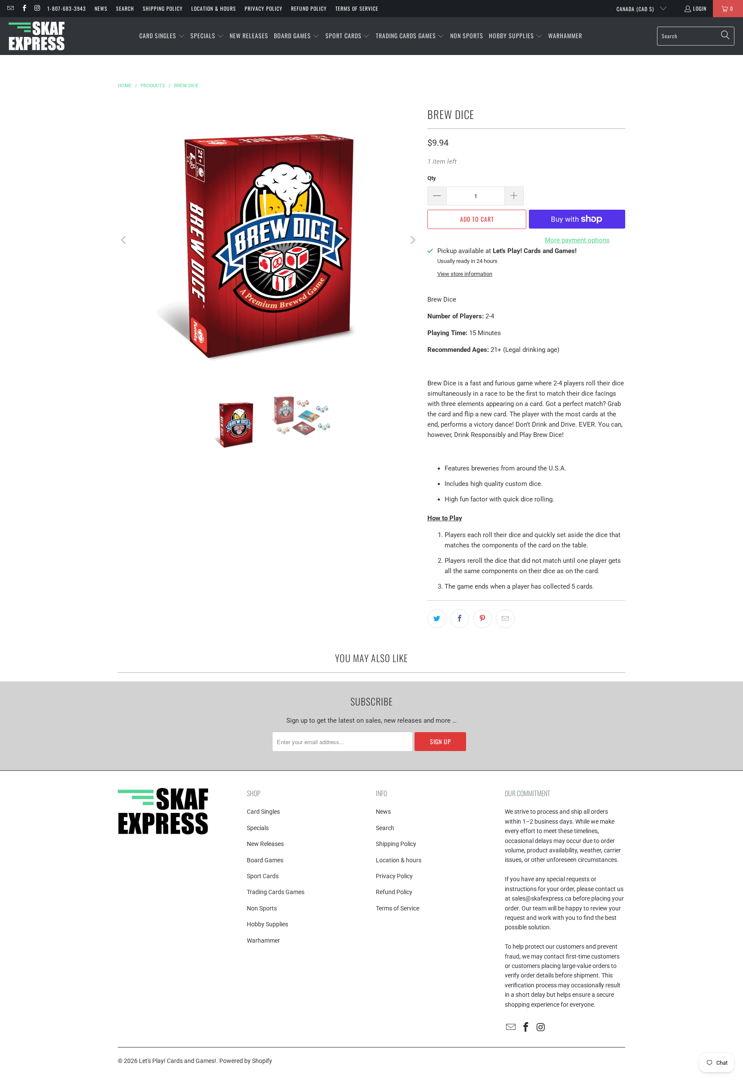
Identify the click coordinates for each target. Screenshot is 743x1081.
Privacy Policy (263, 8)
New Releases (265, 843)
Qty (431, 178)
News (101, 8)
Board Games (265, 860)
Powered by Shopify (245, 1060)
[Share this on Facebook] (459, 618)
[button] (162, 36)
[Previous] (124, 240)
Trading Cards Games (275, 892)
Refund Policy (309, 8)
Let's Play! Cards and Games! (177, 1060)
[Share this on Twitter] (436, 618)
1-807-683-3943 (66, 8)
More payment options (577, 240)
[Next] (412, 240)
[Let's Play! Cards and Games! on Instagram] (37, 8)
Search (125, 8)
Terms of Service (356, 8)
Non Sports (262, 908)
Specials (258, 827)
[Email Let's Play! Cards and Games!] (10, 8)
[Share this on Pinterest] (482, 618)
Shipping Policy (163, 8)
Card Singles (263, 811)
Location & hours (213, 8)
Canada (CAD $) (636, 8)
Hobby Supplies (267, 924)
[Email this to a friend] (505, 618)
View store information (464, 274)
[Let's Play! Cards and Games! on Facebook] (23, 8)
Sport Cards (263, 876)
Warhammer (263, 940)
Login (699, 8)
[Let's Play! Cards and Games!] (36, 36)
